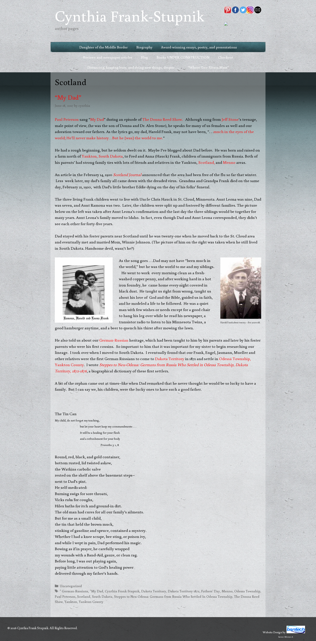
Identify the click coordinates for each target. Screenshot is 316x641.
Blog (144, 57)
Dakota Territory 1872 (183, 591)
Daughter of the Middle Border (103, 47)
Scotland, (206, 162)
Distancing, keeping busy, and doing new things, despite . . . (133, 67)
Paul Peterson (67, 119)
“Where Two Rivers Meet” (208, 67)
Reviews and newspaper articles (107, 57)
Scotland (83, 596)
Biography (144, 47)
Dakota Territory (169, 358)
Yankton (70, 601)
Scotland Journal (127, 174)
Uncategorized (71, 586)
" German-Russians (74, 591)
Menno (229, 162)
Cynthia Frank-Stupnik (129, 16)
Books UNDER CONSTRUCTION (182, 57)
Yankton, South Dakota (102, 156)
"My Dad (96, 591)
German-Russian (114, 340)
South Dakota (102, 596)
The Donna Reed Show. (163, 119)
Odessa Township (247, 591)
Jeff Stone (230, 119)
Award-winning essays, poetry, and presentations (199, 47)
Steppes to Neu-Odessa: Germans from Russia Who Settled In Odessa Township (173, 596)
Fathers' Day (210, 591)
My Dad (97, 119)
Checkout (225, 57)
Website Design (272, 632)
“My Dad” (68, 97)
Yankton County (91, 601)
